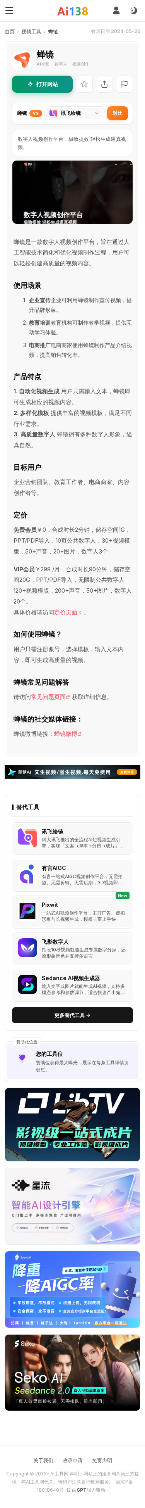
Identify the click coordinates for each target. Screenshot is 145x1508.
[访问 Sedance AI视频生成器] (27, 984)
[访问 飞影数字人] (27, 948)
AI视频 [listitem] (43, 64)
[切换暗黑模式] (133, 11)
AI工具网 (59, 1474)
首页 (10, 31)
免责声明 (102, 1460)
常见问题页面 (48, 696)
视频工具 (31, 31)
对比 (118, 113)
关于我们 (43, 1460)
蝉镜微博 (65, 733)
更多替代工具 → (72, 1015)
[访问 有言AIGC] (27, 874)
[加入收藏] (84, 84)
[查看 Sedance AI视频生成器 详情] (72, 985)
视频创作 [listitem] (80, 64)
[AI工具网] (72, 11)
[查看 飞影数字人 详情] (72, 949)
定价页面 (65, 612)
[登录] (116, 11)
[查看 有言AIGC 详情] (72, 875)
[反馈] (124, 84)
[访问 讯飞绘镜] (27, 837)
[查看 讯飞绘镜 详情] (72, 838)
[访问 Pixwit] (27, 911)
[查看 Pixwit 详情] (72, 912)
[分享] (104, 84)
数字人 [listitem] (61, 64)
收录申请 (73, 1460)
